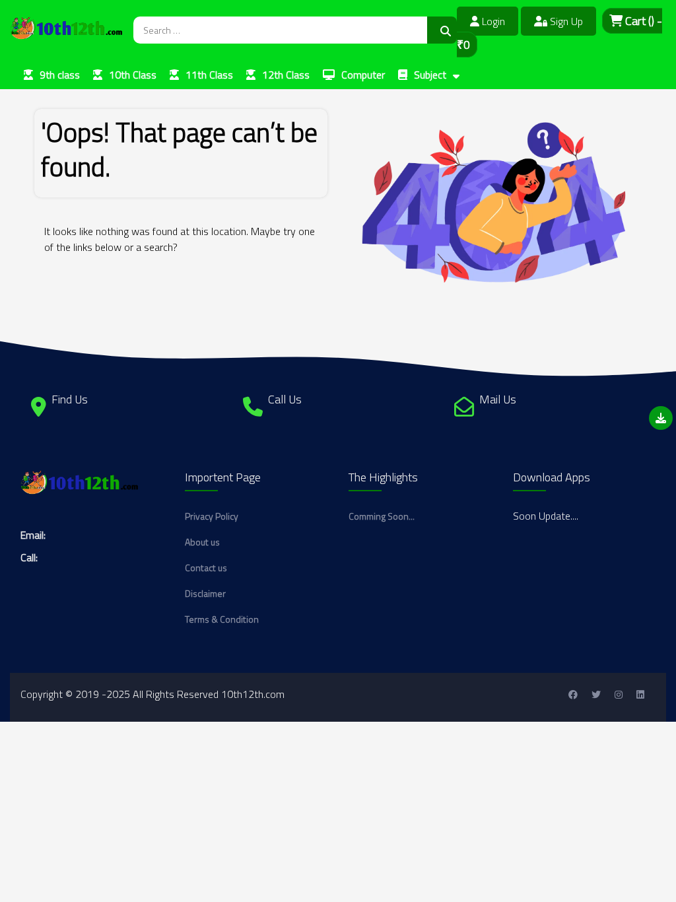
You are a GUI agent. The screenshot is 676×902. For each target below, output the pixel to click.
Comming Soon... (382, 516)
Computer (363, 75)
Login (492, 21)
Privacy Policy (211, 516)
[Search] (442, 30)
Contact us (206, 567)
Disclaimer (205, 593)
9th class (60, 75)
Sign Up (565, 21)
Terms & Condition (222, 619)
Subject (430, 75)
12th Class (286, 75)
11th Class (209, 75)
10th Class (132, 75)
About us (202, 542)
